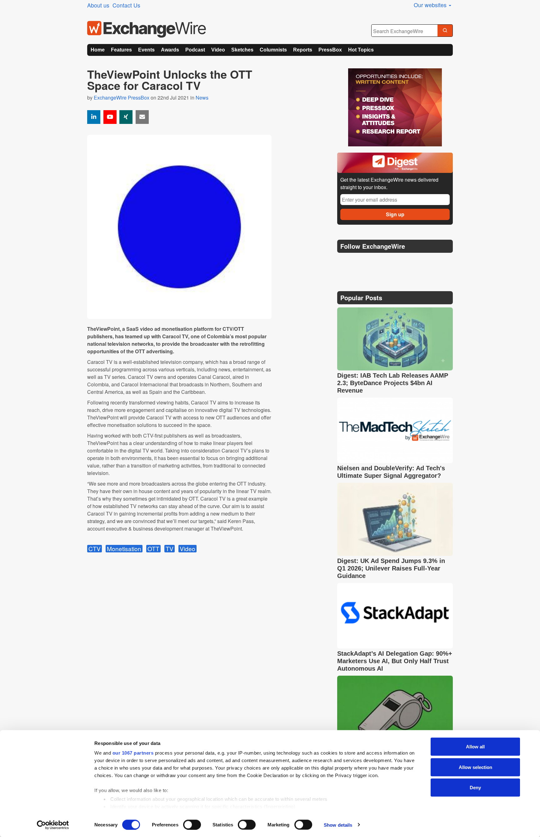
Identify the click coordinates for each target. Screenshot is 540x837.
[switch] (192, 825)
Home (98, 49)
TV (169, 548)
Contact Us (126, 5)
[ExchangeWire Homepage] (146, 29)
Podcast (195, 49)
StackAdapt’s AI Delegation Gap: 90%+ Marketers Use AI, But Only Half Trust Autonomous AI (394, 661)
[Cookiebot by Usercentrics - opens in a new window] (53, 825)
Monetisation (124, 548)
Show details (338, 824)
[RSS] (402, 262)
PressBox (330, 49)
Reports (302, 49)
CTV (94, 548)
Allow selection (475, 767)
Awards (170, 49)
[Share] (93, 117)
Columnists (273, 49)
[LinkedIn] (388, 262)
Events (146, 49)
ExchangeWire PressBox (121, 97)
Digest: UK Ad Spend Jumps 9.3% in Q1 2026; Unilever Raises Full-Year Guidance (391, 568)
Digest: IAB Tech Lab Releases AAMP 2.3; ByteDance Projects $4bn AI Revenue (392, 383)
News (202, 97)
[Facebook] (373, 262)
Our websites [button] (431, 5)
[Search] (445, 31)
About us (98, 5)
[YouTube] (110, 117)
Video (218, 49)
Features (121, 49)
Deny (475, 787)
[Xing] (125, 117)
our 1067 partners (133, 753)
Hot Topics (361, 49)
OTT (153, 548)
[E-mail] (142, 117)
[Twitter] (358, 262)
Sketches (242, 49)
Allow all (475, 746)
